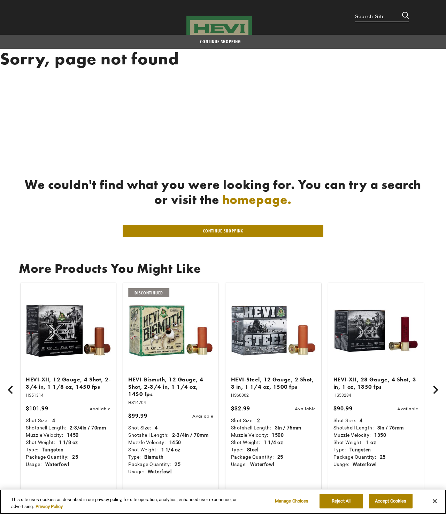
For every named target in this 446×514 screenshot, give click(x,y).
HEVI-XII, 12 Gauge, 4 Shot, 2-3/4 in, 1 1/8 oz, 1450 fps (68, 383)
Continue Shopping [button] (223, 231)
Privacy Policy (49, 506)
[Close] (435, 501)
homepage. (257, 200)
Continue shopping (220, 41)
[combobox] (382, 17)
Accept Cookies (391, 501)
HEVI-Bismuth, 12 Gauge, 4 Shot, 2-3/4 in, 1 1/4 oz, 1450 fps (165, 387)
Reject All (341, 501)
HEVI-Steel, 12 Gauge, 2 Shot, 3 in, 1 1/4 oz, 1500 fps (272, 383)
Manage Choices (292, 501)
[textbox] (382, 17)
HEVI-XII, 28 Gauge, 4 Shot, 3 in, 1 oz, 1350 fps (374, 383)
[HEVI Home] (219, 28)
